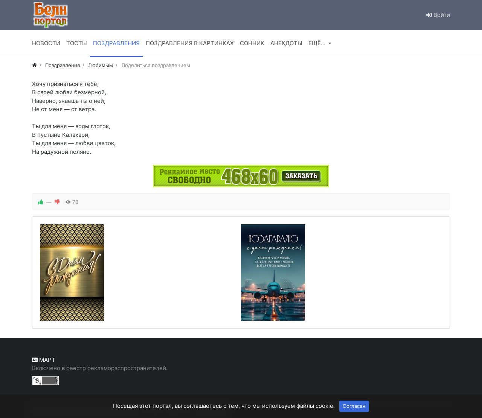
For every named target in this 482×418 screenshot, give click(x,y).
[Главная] (34, 65)
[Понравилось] (40, 202)
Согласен (354, 406)
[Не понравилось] (57, 202)
